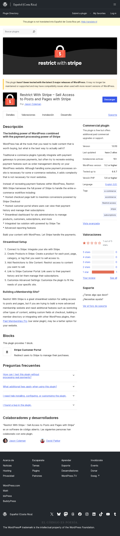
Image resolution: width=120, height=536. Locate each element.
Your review (89, 277)
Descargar (109, 99)
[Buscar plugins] (34, 32)
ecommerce (110, 197)
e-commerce (110, 191)
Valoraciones (28, 114)
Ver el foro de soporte (95, 305)
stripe (113, 209)
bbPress (7, 495)
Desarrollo (66, 114)
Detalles (10, 114)
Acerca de (8, 460)
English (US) (111, 184)
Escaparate (38, 460)
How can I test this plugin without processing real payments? (21, 376)
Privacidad (8, 475)
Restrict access (109, 203)
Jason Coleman (32, 104)
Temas (35, 465)
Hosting (7, 470)
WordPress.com (11, 485)
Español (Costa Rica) (21, 514)
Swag (95, 475)
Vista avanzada (91, 223)
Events (94, 465)
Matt (5, 490)
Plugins (36, 470)
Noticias (7, 465)
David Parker (53, 440)
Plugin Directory (10, 13)
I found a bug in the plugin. (17, 405)
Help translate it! (89, 21)
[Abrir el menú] (115, 4)
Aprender (66, 460)
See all (113, 277)
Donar (94, 470)
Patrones (37, 475)
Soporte (112, 114)
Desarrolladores (69, 470)
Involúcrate (97, 460)
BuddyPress (9, 501)
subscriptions (110, 215)
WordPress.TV (69, 475)
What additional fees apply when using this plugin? (30, 386)
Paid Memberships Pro (15, 321)
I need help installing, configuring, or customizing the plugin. (34, 395)
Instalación (48, 114)
